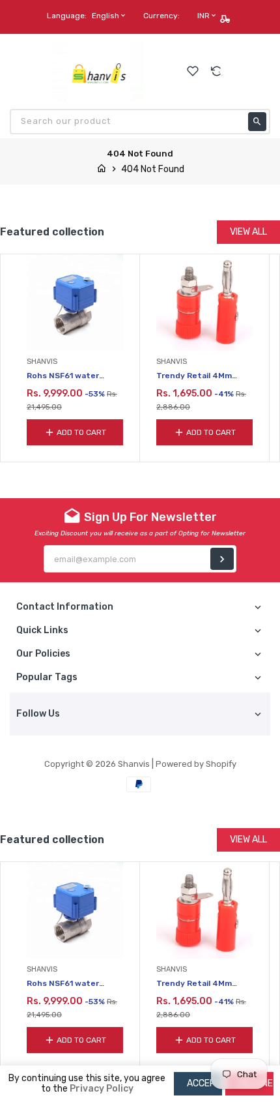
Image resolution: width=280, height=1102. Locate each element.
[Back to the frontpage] (101, 169)
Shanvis (134, 764)
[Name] (222, 559)
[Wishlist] (193, 71)
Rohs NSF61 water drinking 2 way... (63, 376)
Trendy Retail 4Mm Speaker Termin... (194, 376)
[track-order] (226, 19)
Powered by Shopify (196, 764)
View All (248, 231)
